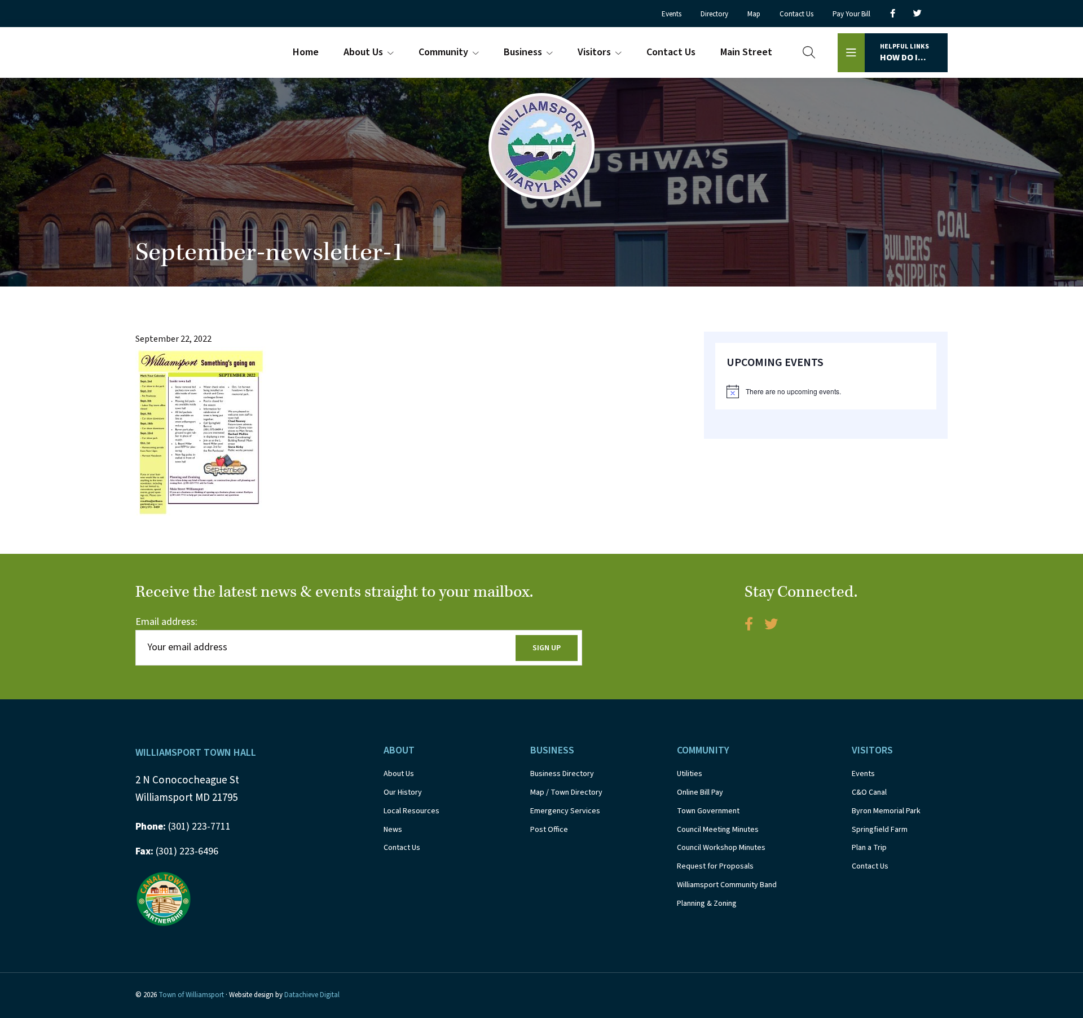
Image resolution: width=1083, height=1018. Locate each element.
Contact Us (402, 847)
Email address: (166, 622)
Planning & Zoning (707, 903)
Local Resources (411, 811)
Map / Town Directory (566, 792)
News (393, 829)
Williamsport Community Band (727, 885)
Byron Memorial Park (886, 811)
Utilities (689, 773)
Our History (403, 792)
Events (863, 773)
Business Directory (562, 773)
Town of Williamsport (191, 995)
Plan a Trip (869, 847)
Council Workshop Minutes (721, 847)
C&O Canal (869, 792)
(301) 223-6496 (176, 851)
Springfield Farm (880, 829)
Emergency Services (565, 811)
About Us (399, 773)
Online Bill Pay (700, 792)
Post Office (549, 829)
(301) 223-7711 (183, 826)
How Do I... (904, 53)
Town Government (708, 811)
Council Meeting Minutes (718, 829)
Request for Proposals (715, 866)
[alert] (826, 391)
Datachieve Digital (312, 995)
